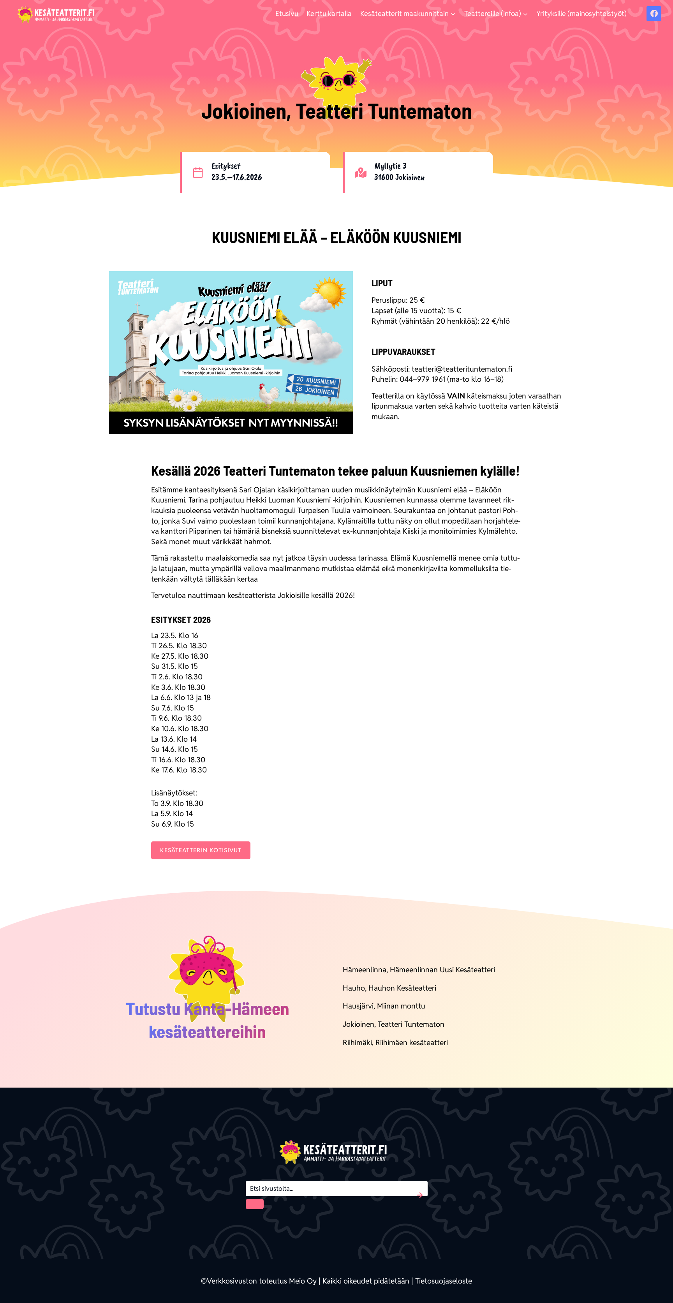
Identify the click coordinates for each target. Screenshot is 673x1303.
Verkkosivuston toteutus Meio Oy (262, 1280)
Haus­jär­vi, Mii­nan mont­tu (384, 1005)
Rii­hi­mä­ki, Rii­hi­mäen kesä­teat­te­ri (395, 1042)
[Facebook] (654, 13)
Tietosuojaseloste (443, 1280)
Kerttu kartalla (329, 13)
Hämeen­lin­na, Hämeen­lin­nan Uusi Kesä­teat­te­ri (419, 969)
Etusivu (286, 13)
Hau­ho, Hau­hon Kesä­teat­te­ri (389, 988)
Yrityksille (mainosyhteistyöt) (581, 13)
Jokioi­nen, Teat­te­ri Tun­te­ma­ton (393, 1024)
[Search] (255, 1204)
